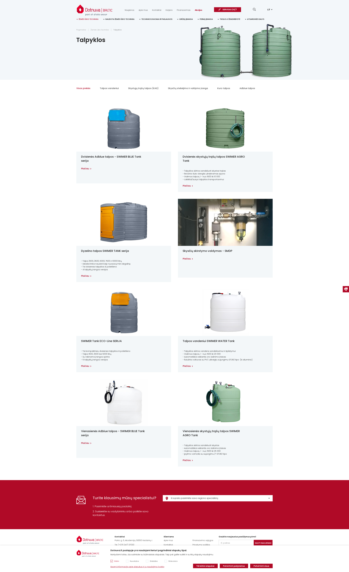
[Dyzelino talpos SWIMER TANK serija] (123, 222)
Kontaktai (156, 10)
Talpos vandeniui (109, 88)
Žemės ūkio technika (88, 19)
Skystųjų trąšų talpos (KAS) (143, 88)
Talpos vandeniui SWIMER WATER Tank (209, 341)
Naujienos (129, 10)
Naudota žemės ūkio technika (119, 19)
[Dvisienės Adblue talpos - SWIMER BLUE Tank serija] (123, 128)
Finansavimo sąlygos (202, 540)
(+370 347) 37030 (126, 544)
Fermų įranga (206, 19)
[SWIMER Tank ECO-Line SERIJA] (123, 312)
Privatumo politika (201, 544)
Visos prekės (83, 88)
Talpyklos (117, 29)
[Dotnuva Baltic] (94, 8)
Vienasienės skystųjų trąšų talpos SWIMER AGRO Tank (211, 433)
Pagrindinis (81, 29)
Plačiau (85, 168)
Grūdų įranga (186, 19)
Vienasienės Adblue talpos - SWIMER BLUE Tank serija (113, 433)
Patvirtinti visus (261, 566)
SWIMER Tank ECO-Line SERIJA (101, 341)
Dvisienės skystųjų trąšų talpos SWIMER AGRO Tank (214, 159)
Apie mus (143, 10)
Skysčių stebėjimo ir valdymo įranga (188, 88)
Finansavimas (183, 10)
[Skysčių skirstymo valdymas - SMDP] (225, 222)
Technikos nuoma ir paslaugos (156, 19)
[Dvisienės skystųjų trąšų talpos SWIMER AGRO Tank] (225, 128)
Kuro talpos (223, 88)
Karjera (169, 10)
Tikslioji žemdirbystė (230, 19)
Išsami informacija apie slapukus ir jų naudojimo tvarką (137, 566)
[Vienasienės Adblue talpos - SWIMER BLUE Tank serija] (123, 402)
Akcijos (198, 10)
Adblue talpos (247, 88)
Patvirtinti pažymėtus (234, 566)
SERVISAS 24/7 (229, 9)
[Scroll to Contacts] (346, 289)
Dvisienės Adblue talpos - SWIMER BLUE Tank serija (111, 159)
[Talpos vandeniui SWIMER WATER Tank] (225, 312)
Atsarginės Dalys (255, 19)
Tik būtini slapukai (205, 566)
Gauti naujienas (263, 543)
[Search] (254, 9)
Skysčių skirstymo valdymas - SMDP (207, 251)
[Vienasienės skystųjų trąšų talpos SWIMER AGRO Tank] (225, 402)
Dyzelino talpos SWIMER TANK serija (105, 251)
